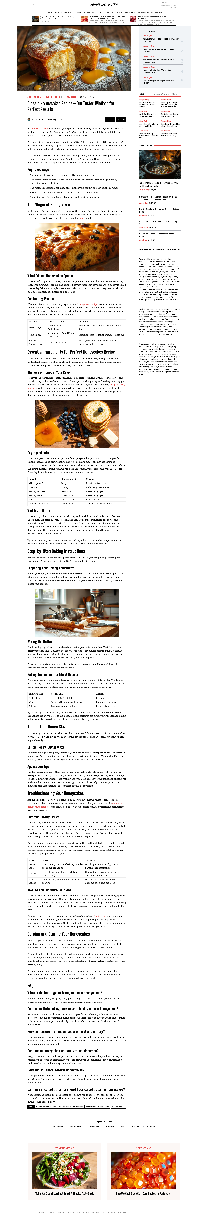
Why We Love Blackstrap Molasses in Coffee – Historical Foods (148, 136)
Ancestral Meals (35, 97)
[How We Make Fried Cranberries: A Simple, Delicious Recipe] (133, 19)
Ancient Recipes (53, 97)
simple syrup (99, 916)
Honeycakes (118, 1107)
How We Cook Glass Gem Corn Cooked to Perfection (143, 1193)
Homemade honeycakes (97, 1107)
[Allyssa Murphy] (29, 119)
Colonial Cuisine (70, 97)
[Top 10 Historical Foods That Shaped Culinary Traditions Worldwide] (35, 19)
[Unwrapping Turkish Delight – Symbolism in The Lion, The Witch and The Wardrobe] (84, 19)
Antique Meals (143, 111)
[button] (34, 5)
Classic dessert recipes (71, 1107)
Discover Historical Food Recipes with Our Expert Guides (148, 125)
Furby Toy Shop (160, 346)
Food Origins (147, 36)
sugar (82, 218)
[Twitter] (112, 119)
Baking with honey (46, 1107)
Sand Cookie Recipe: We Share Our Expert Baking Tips (170, 115)
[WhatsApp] (123, 119)
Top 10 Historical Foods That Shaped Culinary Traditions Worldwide (57, 18)
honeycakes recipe (87, 304)
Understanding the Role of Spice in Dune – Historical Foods (171, 125)
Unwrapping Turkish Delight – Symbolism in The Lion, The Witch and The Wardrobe (107, 17)
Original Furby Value (146, 324)
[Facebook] (107, 119)
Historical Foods (39, 128)
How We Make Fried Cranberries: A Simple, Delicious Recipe (153, 17)
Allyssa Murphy (39, 119)
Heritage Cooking (144, 100)
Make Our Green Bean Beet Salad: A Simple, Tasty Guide (64, 1193)
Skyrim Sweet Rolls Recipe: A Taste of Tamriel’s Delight (169, 135)
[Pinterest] (118, 119)
